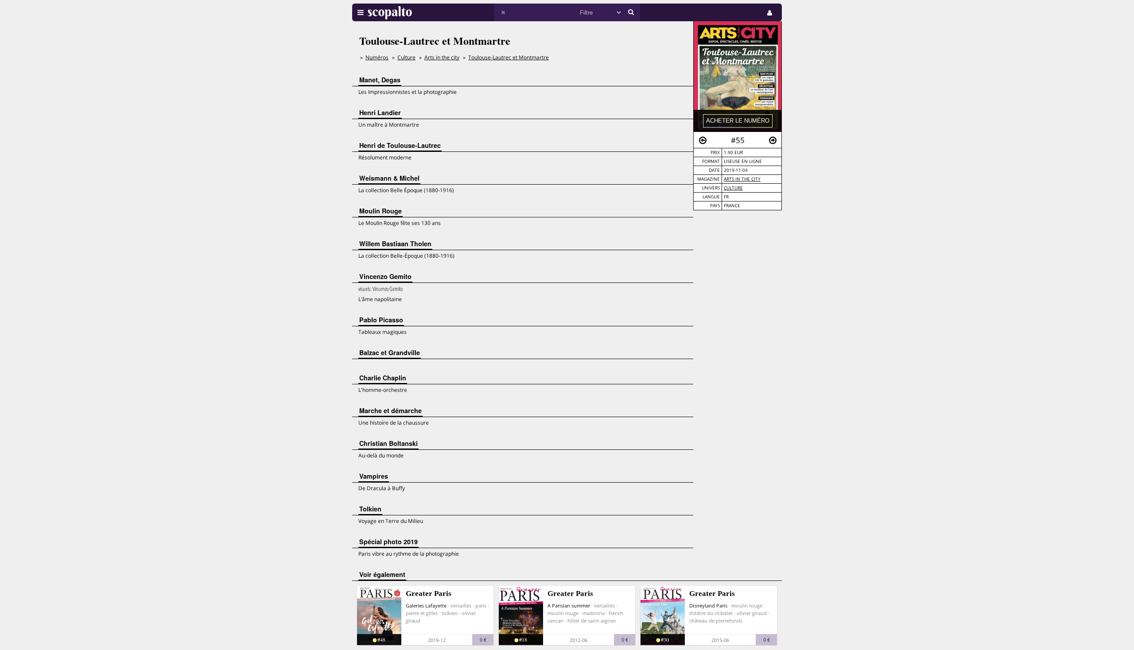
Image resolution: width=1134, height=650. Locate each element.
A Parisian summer (569, 605)
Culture (733, 188)
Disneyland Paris (708, 605)
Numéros (376, 57)
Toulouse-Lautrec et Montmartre (508, 57)
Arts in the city (742, 179)
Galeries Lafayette (426, 605)
